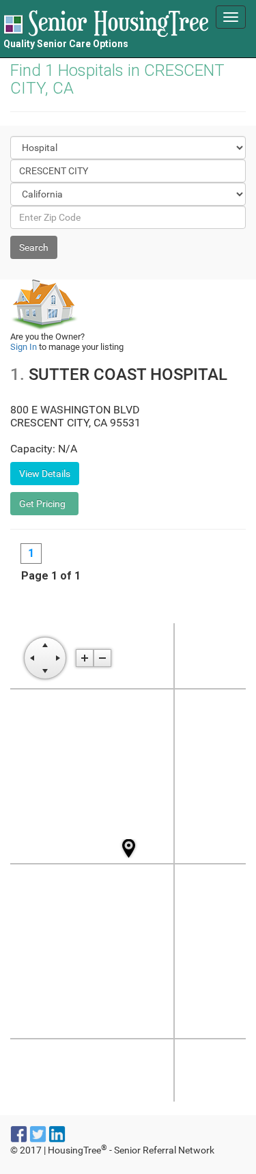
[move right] (58, 658)
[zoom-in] (85, 658)
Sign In (23, 347)
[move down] (45, 671)
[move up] (45, 645)
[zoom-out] (102, 658)
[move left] (32, 658)
